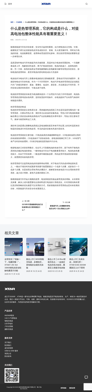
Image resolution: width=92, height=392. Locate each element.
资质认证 (8, 353)
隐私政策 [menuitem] (72, 388)
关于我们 (8, 342)
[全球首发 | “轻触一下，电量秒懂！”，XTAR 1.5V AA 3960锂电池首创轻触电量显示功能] (14, 247)
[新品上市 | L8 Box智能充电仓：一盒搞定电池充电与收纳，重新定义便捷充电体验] (57, 247)
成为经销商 (9, 348)
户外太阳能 (9, 326)
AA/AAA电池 (9, 315)
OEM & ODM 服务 (11, 351)
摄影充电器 (9, 329)
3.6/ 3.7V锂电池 (11, 318)
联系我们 (8, 345)
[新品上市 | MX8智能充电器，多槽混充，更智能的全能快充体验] (35, 247)
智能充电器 (9, 321)
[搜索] (86, 4)
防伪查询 (8, 356)
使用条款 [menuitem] (63, 388)
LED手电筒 (9, 324)
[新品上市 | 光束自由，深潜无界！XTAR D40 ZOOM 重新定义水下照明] (78, 247)
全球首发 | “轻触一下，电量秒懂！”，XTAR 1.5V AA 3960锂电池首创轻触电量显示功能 (13, 265)
